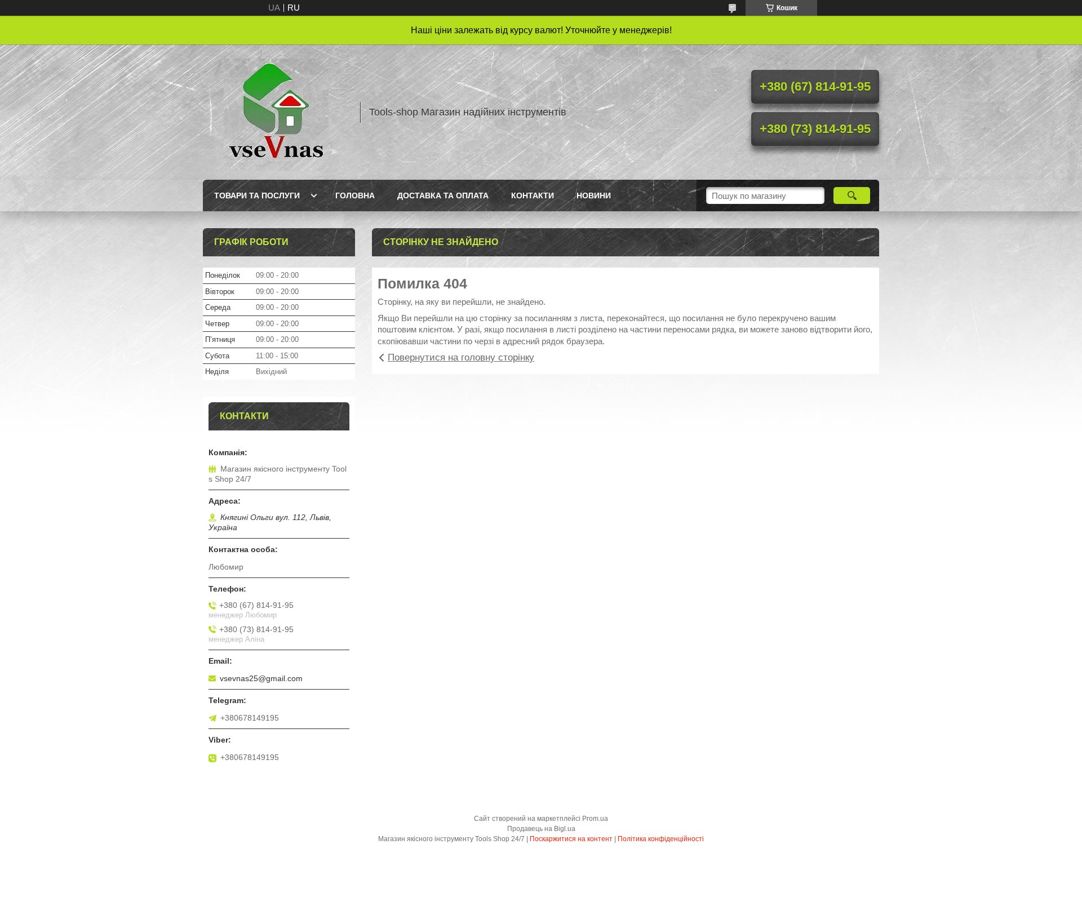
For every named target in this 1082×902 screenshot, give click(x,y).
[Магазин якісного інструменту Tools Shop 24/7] (276, 112)
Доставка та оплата (443, 195)
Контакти (532, 195)
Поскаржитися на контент (571, 839)
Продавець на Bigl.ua (541, 829)
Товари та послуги (257, 195)
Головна (355, 195)
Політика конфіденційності (661, 839)
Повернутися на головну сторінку (461, 357)
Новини (594, 195)
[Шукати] (851, 195)
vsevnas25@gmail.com (261, 678)
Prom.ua (595, 819)
